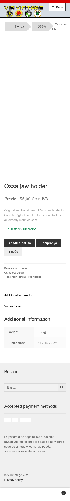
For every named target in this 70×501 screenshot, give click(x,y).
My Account (26, 494)
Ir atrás (13, 251)
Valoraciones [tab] (13, 306)
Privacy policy (13, 480)
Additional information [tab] (18, 295)
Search (44, 494)
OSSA (42, 26)
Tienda (19, 26)
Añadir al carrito (19, 243)
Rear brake (34, 276)
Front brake (19, 276)
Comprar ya (48, 243)
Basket (58, 491)
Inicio (9, 494)
